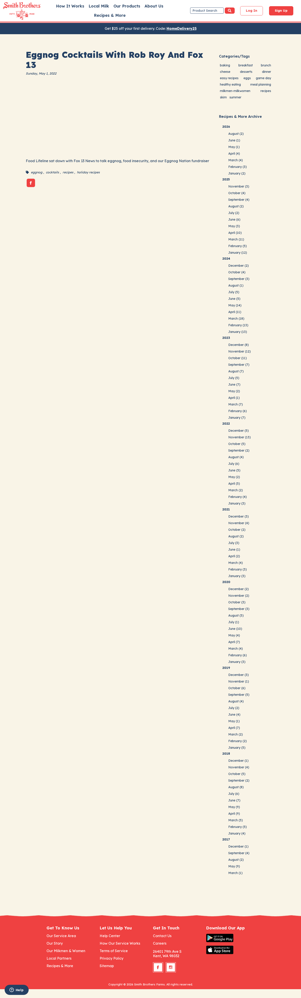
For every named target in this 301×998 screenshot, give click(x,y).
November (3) (238, 186)
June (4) (234, 715)
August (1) (235, 285)
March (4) (235, 160)
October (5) (236, 444)
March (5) (235, 820)
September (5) (238, 695)
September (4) (238, 200)
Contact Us (162, 936)
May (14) (235, 305)
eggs (247, 78)
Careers (159, 943)
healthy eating (230, 84)
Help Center (110, 936)
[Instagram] (171, 967)
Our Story (54, 943)
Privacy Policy (111, 958)
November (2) (238, 596)
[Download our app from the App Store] (230, 950)
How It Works (70, 6)
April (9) (234, 814)
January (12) (237, 253)
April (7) (234, 642)
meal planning (260, 84)
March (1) (235, 873)
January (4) (236, 833)
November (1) (238, 681)
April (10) (235, 233)
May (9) (234, 807)
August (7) (236, 371)
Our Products (126, 6)
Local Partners (58, 958)
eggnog (36, 172)
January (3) (236, 503)
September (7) (238, 365)
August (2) (236, 134)
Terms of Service (114, 951)
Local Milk (99, 6)
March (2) (235, 490)
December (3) (238, 516)
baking (225, 65)
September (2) (238, 450)
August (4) (236, 457)
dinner (266, 72)
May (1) (234, 147)
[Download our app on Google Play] (230, 938)
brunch (266, 65)
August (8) (236, 787)
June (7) (234, 384)
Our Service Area (61, 936)
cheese (225, 72)
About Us (154, 6)
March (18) (236, 319)
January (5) (236, 748)
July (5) (233, 292)
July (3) (233, 543)
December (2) (238, 266)
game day (263, 78)
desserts (246, 72)
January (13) (237, 332)
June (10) (235, 629)
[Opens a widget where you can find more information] (16, 990)
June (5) (234, 299)
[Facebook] (31, 183)
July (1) (233, 622)
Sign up (281, 11)
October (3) (236, 602)
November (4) (238, 523)
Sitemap (107, 966)
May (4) (234, 635)
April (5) (234, 484)
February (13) (238, 325)
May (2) (234, 391)
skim (223, 97)
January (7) (236, 418)
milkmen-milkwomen (235, 91)
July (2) (233, 213)
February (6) (237, 411)
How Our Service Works (120, 943)
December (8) (238, 345)
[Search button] (230, 11)
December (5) (238, 431)
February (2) (237, 741)
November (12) (239, 351)
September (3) (238, 279)
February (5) (237, 246)
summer (235, 97)
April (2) (234, 556)
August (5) (236, 615)
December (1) (238, 761)
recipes (68, 172)
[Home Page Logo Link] (15, 11)
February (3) (237, 167)
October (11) (237, 358)
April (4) (234, 154)
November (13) (239, 437)
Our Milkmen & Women (65, 951)
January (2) (236, 173)
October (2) (236, 530)
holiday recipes (88, 172)
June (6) (234, 219)
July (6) (233, 464)
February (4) (237, 497)
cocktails (52, 172)
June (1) (234, 140)
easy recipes (229, 78)
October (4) (236, 193)
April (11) (234, 312)
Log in (251, 11)
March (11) (236, 239)
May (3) (234, 226)
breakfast (245, 65)
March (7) (235, 404)
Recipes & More (110, 15)
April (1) (234, 398)
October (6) (236, 688)
